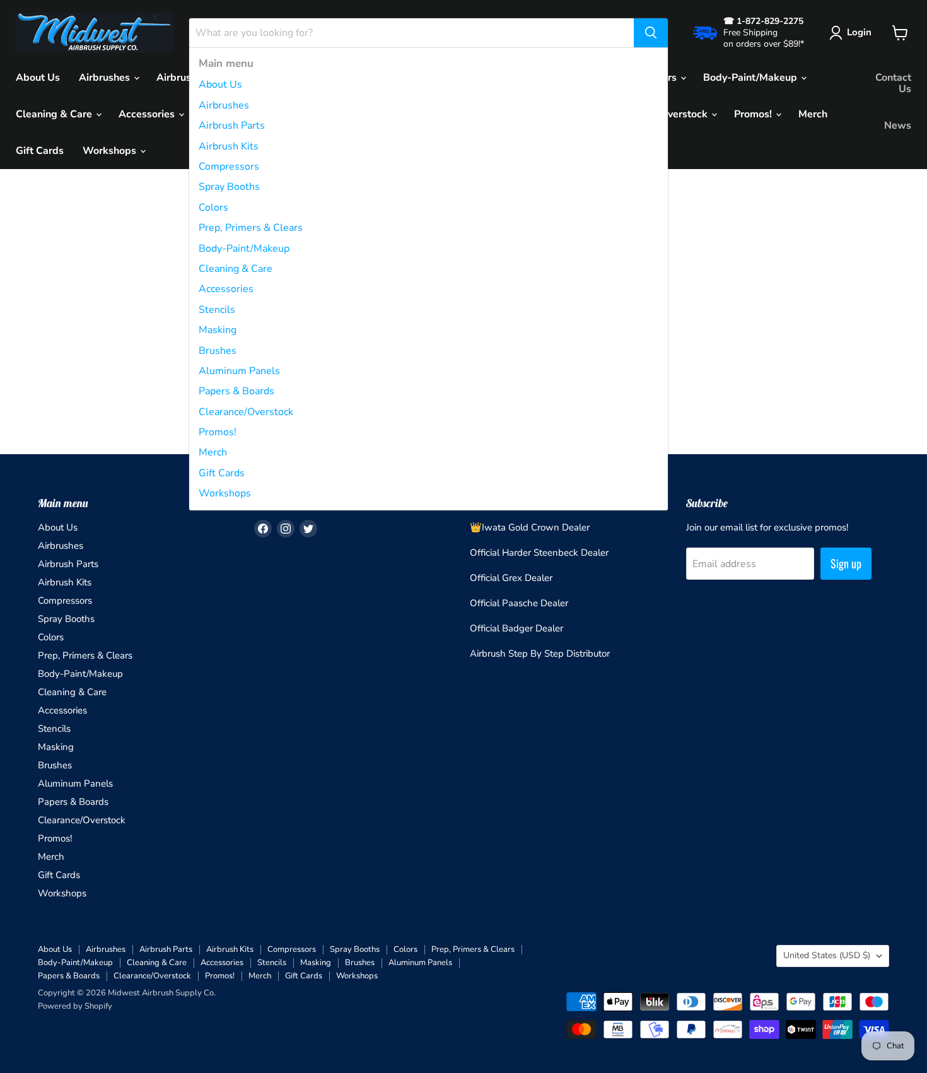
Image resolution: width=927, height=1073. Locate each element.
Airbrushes (224, 105)
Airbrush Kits (229, 146)
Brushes (217, 351)
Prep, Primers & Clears (251, 228)
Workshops (225, 493)
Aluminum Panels (239, 371)
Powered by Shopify (75, 1006)
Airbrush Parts (232, 125)
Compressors (229, 166)
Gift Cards (222, 473)
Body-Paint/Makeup (244, 248)
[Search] (651, 32)
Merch (213, 452)
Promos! (217, 432)
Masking (217, 330)
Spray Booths (229, 187)
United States (826, 955)
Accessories (226, 289)
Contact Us (893, 83)
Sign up (846, 563)
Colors (213, 207)
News (897, 125)
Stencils (217, 310)
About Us (220, 84)
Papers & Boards (236, 391)
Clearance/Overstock (246, 412)
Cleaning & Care (235, 269)
